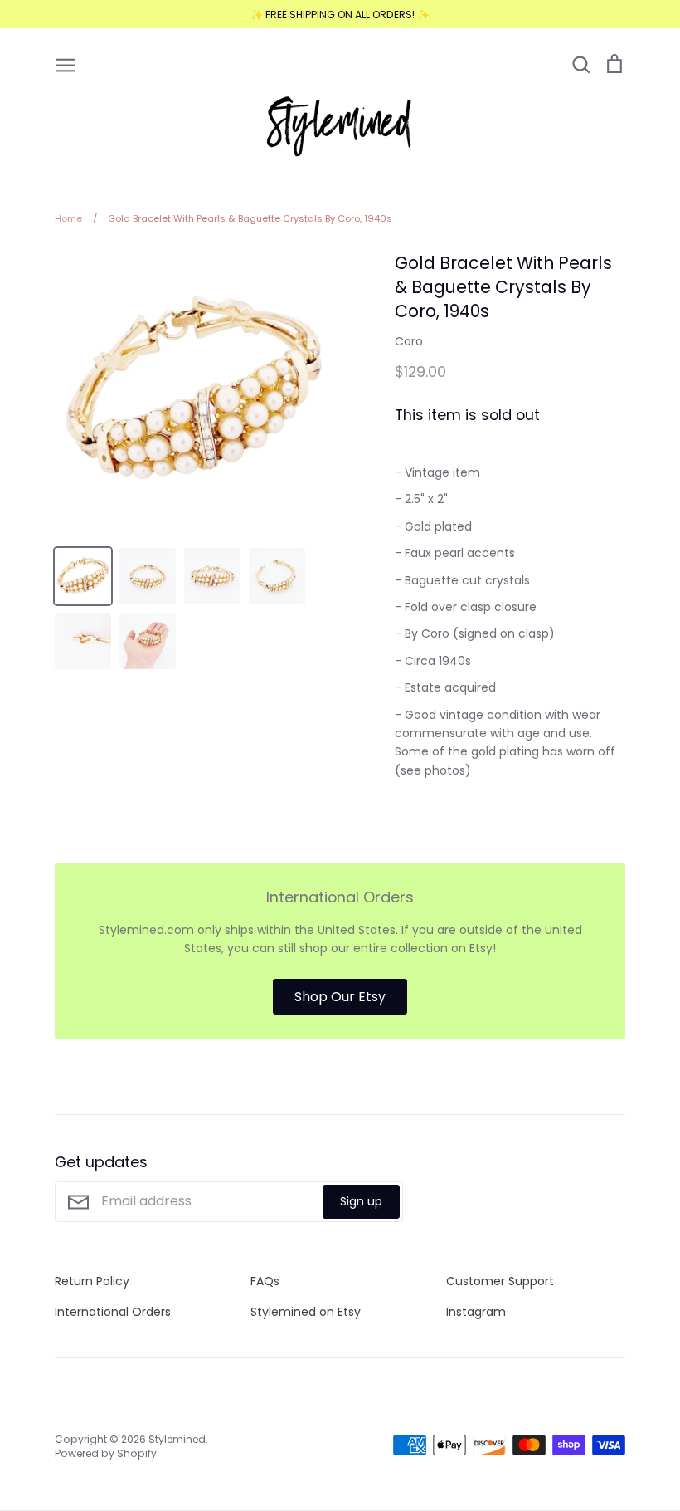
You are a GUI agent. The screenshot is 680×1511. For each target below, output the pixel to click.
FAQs (264, 1281)
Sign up (361, 1201)
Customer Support (500, 1281)
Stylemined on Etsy (305, 1311)
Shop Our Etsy (340, 996)
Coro (409, 341)
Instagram (476, 1311)
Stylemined (177, 1439)
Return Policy (92, 1281)
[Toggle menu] (65, 64)
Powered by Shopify (106, 1453)
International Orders (113, 1311)
